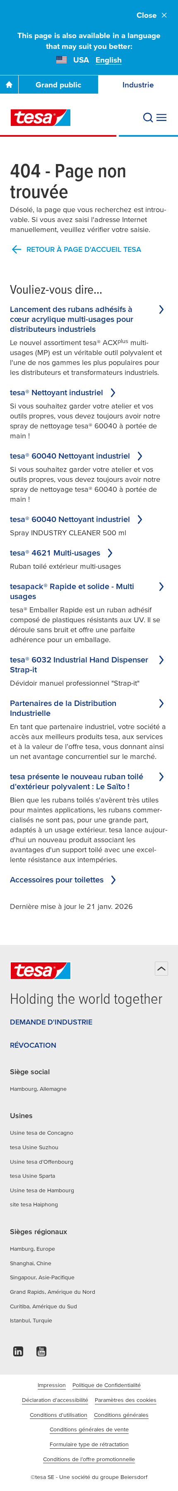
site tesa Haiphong (34, 1204)
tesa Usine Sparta (32, 1175)
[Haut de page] (161, 969)
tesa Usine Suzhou (34, 1147)
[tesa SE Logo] (40, 118)
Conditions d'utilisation (58, 1414)
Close (147, 15)
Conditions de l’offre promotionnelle (89, 1459)
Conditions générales (121, 1414)
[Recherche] (148, 117)
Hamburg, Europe (32, 1248)
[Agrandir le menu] (161, 117)
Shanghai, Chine (30, 1263)
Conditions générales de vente (89, 1429)
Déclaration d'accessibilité (55, 1400)
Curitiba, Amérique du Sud (43, 1306)
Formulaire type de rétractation (89, 1444)
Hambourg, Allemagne (38, 1088)
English (109, 60)
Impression (52, 1385)
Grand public (58, 84)
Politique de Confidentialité (106, 1385)
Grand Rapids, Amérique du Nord (52, 1291)
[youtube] (41, 1354)
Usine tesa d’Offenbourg (41, 1161)
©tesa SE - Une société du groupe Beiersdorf (89, 1477)
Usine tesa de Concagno (41, 1132)
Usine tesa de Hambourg (42, 1190)
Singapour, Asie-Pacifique (42, 1277)
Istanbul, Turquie (31, 1320)
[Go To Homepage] (9, 84)
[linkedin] (18, 1354)
